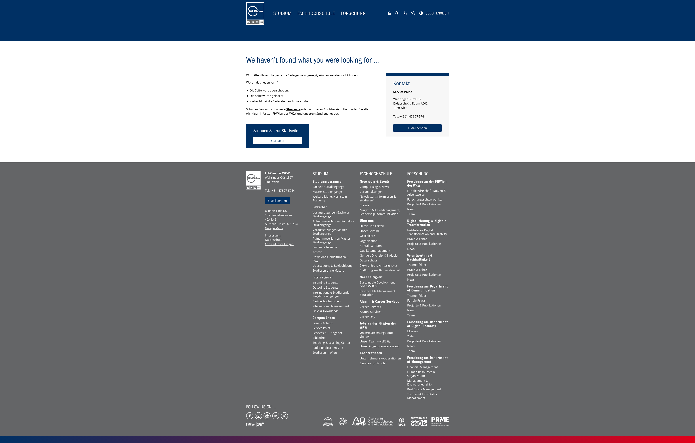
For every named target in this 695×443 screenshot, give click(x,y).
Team (411, 214)
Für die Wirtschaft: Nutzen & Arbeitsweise (426, 193)
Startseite (293, 109)
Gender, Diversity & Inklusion (379, 255)
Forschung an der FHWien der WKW (427, 184)
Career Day (367, 317)
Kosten (317, 252)
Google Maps (274, 228)
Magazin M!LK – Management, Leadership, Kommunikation (380, 212)
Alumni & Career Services (379, 302)
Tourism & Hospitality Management (422, 396)
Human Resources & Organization (421, 374)
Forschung (353, 13)
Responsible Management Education (377, 293)
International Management (331, 306)
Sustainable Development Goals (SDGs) (377, 284)
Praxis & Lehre (417, 239)
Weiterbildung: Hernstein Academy (330, 198)
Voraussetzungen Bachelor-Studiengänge (331, 214)
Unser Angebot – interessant (379, 346)
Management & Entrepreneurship (419, 382)
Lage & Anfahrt (323, 323)
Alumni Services (370, 312)
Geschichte (367, 236)
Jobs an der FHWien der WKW (378, 325)
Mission (412, 331)
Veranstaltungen (371, 192)
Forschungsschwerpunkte (425, 199)
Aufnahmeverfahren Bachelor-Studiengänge (333, 223)
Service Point (321, 328)
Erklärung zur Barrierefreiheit (380, 270)
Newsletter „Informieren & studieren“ (378, 198)
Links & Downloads (325, 311)
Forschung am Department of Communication (427, 288)
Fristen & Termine (325, 247)
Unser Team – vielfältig (375, 341)
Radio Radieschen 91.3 (328, 348)
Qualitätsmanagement (375, 251)
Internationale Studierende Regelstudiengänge (331, 294)
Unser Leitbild (369, 231)
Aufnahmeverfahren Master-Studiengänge (332, 240)
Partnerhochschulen (327, 301)
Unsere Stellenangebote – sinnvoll (377, 334)
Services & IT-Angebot (327, 333)
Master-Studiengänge (327, 192)
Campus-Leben (324, 318)
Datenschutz (273, 240)
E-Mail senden (277, 201)
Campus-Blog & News (374, 187)
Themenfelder (416, 265)
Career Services (370, 307)
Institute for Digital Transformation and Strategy (427, 232)
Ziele (410, 336)
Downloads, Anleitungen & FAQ (331, 259)
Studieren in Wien (325, 353)
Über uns (367, 221)
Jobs (430, 13)
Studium (282, 13)
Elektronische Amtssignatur (378, 265)
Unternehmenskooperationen (380, 358)
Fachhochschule (316, 13)
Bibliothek (319, 338)
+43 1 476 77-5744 (282, 191)
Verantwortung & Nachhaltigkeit (420, 257)
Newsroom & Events (375, 182)
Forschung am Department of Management (427, 360)
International (323, 277)
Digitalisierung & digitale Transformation (426, 223)
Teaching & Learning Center (331, 343)
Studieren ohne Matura (328, 270)
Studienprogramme (327, 182)
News (411, 209)
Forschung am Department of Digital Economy (427, 324)
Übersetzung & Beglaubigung (333, 266)
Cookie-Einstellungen (279, 244)
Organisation (369, 241)
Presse (364, 205)
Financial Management (422, 367)
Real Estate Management (424, 389)
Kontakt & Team (371, 246)
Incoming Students (325, 283)
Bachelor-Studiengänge (328, 187)
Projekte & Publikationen (424, 204)
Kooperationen (371, 353)
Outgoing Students (325, 287)
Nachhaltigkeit (371, 277)
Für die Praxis (416, 301)
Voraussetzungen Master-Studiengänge (330, 232)
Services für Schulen (373, 363)
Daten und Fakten (372, 226)
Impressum (273, 235)
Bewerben (320, 207)
